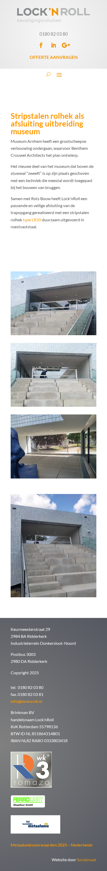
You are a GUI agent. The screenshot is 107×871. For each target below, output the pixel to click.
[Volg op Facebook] (41, 45)
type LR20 (32, 219)
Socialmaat (86, 859)
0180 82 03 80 (53, 34)
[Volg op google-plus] (66, 45)
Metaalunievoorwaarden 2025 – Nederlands (51, 844)
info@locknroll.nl (26, 701)
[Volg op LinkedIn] (53, 45)
